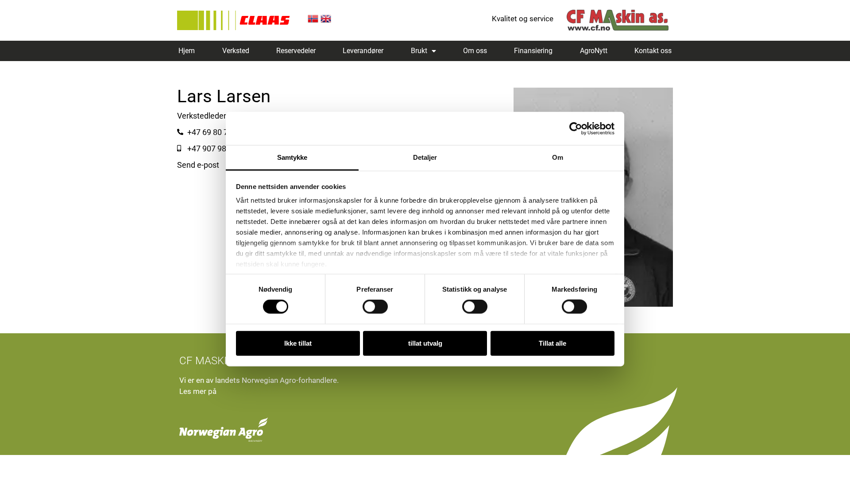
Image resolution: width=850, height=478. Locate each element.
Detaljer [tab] (425, 157)
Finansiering (533, 50)
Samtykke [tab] (292, 157)
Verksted (235, 50)
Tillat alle (552, 343)
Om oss (475, 50)
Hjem (186, 50)
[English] (326, 21)
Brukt (419, 50)
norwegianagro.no (248, 391)
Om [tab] (557, 157)
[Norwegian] (313, 21)
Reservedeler (296, 50)
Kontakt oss (653, 50)
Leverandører (363, 50)
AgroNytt (593, 50)
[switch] (375, 307)
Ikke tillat (298, 343)
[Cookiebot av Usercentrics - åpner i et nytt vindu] (575, 128)
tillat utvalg (425, 343)
